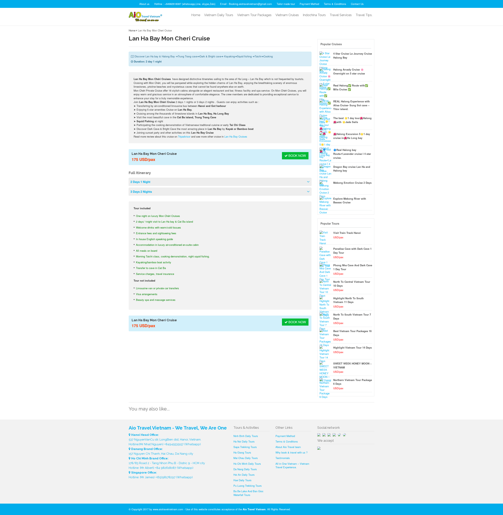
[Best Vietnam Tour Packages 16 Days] (325, 335)
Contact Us (357, 4)
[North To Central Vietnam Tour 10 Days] (325, 285)
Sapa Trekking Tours (245, 447)
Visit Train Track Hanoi (347, 233)
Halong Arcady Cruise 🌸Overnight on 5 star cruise (349, 71)
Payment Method (309, 4)
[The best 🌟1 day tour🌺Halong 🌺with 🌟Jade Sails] (325, 122)
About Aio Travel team (288, 447)
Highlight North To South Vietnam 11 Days (348, 300)
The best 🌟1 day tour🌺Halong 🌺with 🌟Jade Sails (352, 120)
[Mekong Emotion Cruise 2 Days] (325, 186)
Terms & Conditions (335, 4)
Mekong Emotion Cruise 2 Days (352, 183)
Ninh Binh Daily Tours (245, 436)
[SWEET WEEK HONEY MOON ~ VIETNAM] (325, 367)
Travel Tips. (364, 15)
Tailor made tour (286, 4)
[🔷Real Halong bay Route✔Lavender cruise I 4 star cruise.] (325, 154)
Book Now (297, 155)
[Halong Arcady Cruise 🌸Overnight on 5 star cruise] (325, 73)
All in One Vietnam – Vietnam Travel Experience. (292, 465)
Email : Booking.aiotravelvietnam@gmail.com (246, 4)
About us (144, 4)
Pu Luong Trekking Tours (247, 485)
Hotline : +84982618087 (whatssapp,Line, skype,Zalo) (184, 4)
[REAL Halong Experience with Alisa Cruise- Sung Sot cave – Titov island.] (325, 105)
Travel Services (341, 15)
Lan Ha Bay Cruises (235, 136)
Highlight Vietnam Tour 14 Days (352, 347)
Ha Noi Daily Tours (244, 441)
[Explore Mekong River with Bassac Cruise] (325, 202)
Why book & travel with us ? (291, 452)
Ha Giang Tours (242, 452)
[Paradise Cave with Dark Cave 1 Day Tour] (325, 252)
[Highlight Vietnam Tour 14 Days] (325, 351)
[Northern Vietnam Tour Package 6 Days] (325, 384)
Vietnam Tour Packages (254, 15)
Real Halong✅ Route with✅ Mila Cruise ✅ (350, 87)
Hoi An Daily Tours (244, 474)
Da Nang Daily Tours (245, 469)
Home (195, 15)
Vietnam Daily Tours (218, 15)
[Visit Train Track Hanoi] (325, 236)
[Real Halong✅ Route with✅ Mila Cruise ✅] (325, 89)
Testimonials (282, 458)
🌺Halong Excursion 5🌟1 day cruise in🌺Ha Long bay (351, 136)
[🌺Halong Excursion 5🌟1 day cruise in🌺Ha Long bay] (325, 138)
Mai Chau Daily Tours (245, 458)
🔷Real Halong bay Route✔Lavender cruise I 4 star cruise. (352, 154)
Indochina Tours (314, 15)
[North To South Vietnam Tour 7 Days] (325, 318)
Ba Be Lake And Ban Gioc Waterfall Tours (248, 493)
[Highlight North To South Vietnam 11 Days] (325, 302)
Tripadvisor (184, 136)
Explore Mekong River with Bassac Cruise (349, 200)
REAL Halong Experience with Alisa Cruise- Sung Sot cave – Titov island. (351, 105)
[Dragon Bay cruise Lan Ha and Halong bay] (325, 170)
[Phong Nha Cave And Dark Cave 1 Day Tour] (325, 269)
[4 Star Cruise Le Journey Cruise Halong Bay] (325, 57)
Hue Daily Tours (242, 480)
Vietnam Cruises (287, 15)
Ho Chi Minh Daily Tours (247, 463)
